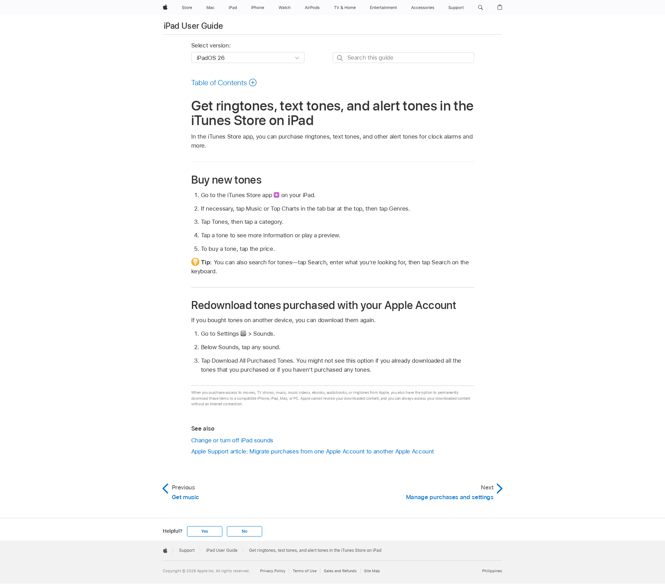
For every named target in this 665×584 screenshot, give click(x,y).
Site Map (372, 570)
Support (187, 550)
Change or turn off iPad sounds (232, 440)
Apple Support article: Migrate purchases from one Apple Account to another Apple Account (312, 451)
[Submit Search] (340, 58)
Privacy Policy (272, 570)
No (244, 531)
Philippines (492, 570)
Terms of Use (305, 570)
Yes (204, 531)
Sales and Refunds (340, 570)
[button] (480, 7)
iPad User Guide (193, 26)
